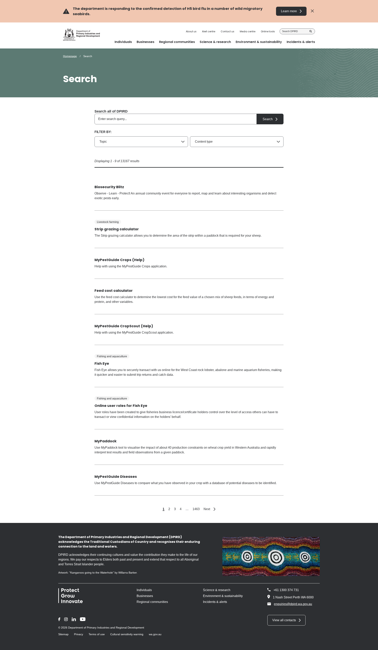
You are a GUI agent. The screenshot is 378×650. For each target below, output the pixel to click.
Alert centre (208, 31)
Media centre (247, 31)
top (370, 644)
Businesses (145, 596)
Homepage (70, 56)
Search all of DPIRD (111, 111)
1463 (196, 509)
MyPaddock (105, 441)
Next (209, 509)
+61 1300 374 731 (286, 590)
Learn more (289, 11)
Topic (103, 141)
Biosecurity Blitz (109, 186)
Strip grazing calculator (116, 229)
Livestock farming (108, 221)
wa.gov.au (155, 634)
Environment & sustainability (223, 596)
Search (310, 31)
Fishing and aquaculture (112, 356)
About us (191, 31)
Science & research (216, 590)
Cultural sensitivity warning (126, 634)
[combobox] (189, 119)
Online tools (268, 31)
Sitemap (63, 634)
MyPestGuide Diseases (115, 476)
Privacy (78, 634)
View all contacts (284, 620)
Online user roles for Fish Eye (120, 405)
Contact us (227, 31)
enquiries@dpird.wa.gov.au (293, 604)
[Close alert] (312, 11)
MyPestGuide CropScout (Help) (123, 326)
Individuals (144, 590)
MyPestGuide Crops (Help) (119, 259)
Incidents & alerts (215, 602)
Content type (204, 141)
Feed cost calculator (113, 290)
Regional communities (152, 602)
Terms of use (97, 634)
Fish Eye (101, 363)
